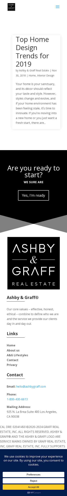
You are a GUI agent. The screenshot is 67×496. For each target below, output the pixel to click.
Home (32, 75)
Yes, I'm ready (33, 195)
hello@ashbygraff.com (31, 386)
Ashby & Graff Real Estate (34, 70)
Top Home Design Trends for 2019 (32, 52)
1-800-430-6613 (17, 399)
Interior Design (45, 75)
